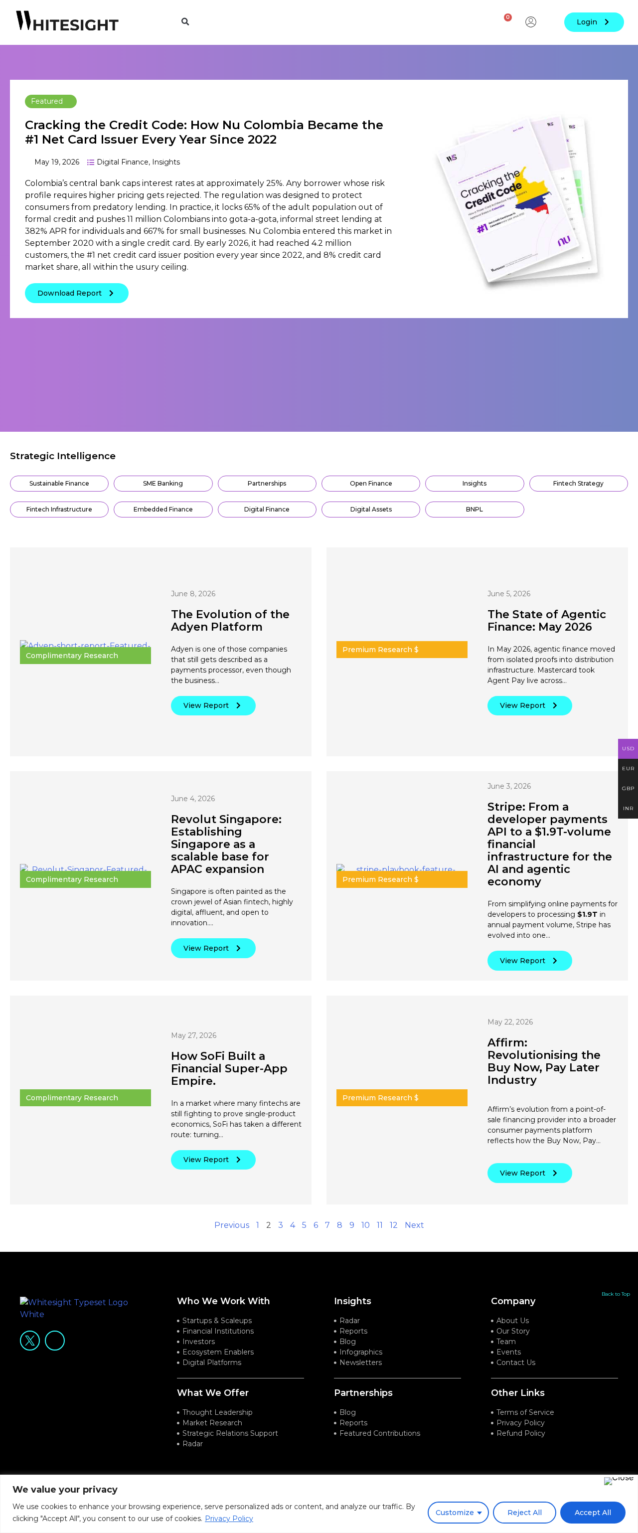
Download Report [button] (69, 293)
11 (380, 1225)
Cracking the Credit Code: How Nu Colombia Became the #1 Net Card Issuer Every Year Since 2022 (204, 132)
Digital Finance (123, 162)
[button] (185, 22)
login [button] (587, 21)
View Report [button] (206, 705)
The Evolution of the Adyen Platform (230, 621)
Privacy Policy (229, 1518)
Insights (166, 162)
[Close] (619, 1481)
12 (394, 1225)
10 (365, 1225)
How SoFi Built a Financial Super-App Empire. (229, 1068)
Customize (455, 1512)
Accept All (593, 1512)
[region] (319, 1504)
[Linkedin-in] (55, 1341)
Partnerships (363, 1392)
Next (414, 1225)
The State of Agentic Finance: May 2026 (546, 621)
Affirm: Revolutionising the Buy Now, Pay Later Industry (544, 1061)
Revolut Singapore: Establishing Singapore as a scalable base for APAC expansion (226, 844)
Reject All (524, 1512)
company (513, 1301)
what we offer (213, 1392)
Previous (231, 1225)
